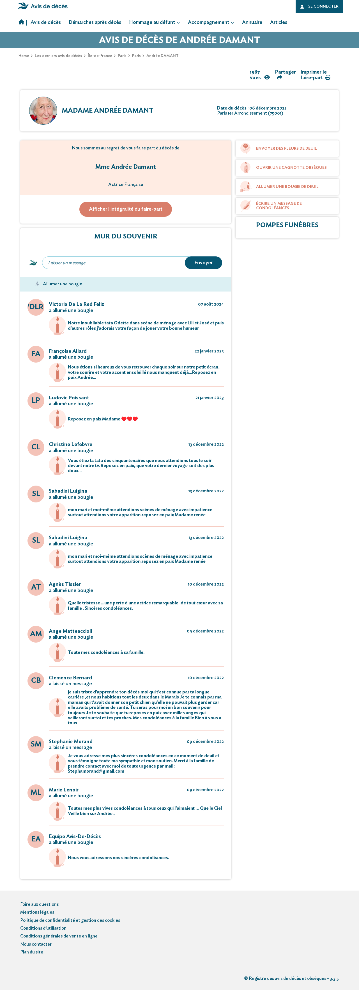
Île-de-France (100, 56)
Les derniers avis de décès (58, 56)
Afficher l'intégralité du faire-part (125, 209)
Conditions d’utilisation (43, 928)
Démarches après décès (95, 22)
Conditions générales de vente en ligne (59, 936)
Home (24, 56)
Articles (278, 22)
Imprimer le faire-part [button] (313, 75)
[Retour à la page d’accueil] (43, 9)
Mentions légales (37, 912)
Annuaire (252, 22)
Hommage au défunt (152, 22)
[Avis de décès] (23, 23)
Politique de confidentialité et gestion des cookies (70, 920)
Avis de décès (46, 22)
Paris (122, 56)
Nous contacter (36, 944)
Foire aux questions (39, 904)
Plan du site (31, 952)
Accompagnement (208, 22)
